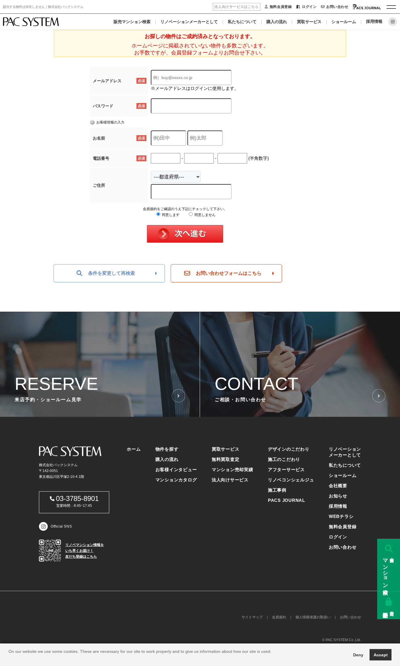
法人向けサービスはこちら (236, 7)
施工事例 (277, 490)
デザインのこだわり (289, 449)
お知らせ (338, 495)
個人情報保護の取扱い (313, 617)
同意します (170, 215)
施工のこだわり (284, 459)
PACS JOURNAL (286, 500)
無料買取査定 (226, 459)
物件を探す (167, 449)
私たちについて (242, 21)
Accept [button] (381, 655)
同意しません (205, 215)
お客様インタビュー (176, 469)
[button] (9, 659)
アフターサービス (286, 469)
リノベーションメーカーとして (189, 21)
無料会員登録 (281, 7)
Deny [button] (358, 655)
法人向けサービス (230, 479)
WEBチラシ (341, 516)
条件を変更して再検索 (111, 273)
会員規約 (279, 617)
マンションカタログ (176, 479)
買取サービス (309, 21)
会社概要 (338, 485)
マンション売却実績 (232, 469)
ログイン (309, 7)
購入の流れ (276, 21)
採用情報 (374, 21)
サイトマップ (252, 617)
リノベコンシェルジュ (291, 479)
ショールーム (343, 21)
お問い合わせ (337, 7)
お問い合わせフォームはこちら (228, 273)
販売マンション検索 (132, 21)
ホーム (134, 449)
